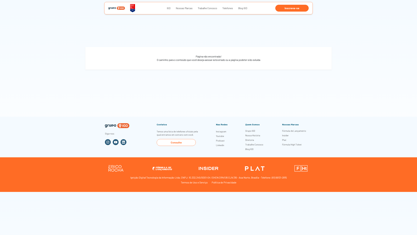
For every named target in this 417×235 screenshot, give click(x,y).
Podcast (220, 140)
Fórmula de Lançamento (294, 130)
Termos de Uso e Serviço (194, 182)
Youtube (220, 136)
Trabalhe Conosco (207, 8)
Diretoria (249, 140)
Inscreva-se (292, 8)
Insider (285, 135)
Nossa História (252, 135)
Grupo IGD (250, 130)
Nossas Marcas (184, 8)
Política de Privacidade (224, 182)
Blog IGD (242, 8)
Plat (284, 140)
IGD (169, 8)
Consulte (176, 142)
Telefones (227, 8)
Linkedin (220, 145)
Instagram (221, 131)
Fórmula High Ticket (292, 144)
